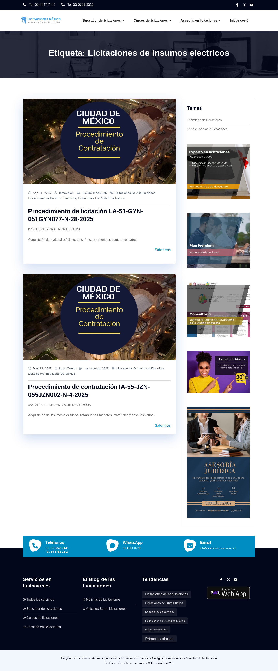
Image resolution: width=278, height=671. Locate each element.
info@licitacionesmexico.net (218, 548)
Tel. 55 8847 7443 (57, 548)
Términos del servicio (135, 658)
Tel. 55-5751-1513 (80, 4)
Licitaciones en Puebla (156, 629)
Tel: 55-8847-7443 (42, 4)
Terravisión (66, 192)
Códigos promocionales (167, 658)
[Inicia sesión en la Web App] (228, 591)
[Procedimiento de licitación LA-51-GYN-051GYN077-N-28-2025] (99, 142)
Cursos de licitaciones (151, 20)
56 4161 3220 (132, 548)
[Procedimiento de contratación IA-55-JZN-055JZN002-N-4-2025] (99, 317)
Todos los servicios (40, 599)
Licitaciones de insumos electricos (52, 198)
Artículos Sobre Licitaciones (209, 129)
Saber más (163, 250)
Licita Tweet (67, 368)
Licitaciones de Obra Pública (164, 603)
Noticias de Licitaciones (206, 120)
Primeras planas (159, 639)
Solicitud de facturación (201, 658)
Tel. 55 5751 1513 (57, 551)
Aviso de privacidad (105, 658)
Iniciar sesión (240, 20)
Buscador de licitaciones (102, 20)
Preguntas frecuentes (75, 658)
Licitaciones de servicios (159, 611)
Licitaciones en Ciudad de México (101, 198)
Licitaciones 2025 (95, 192)
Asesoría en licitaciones (199, 20)
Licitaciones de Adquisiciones (135, 192)
